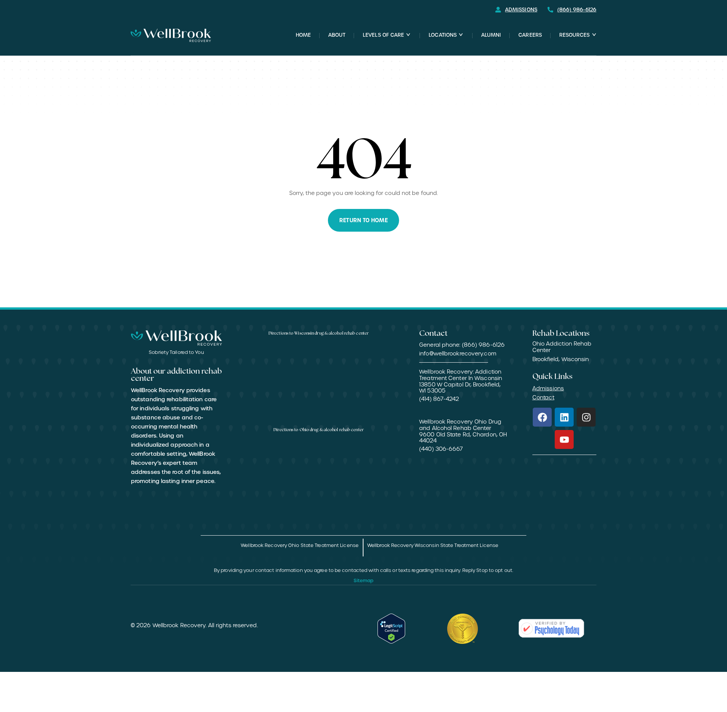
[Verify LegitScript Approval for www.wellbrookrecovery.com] (391, 628)
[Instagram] (586, 417)
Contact (543, 397)
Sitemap (364, 581)
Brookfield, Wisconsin (560, 359)
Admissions (548, 388)
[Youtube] (564, 439)
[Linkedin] (564, 417)
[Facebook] (542, 417)
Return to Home (363, 220)
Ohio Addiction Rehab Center (562, 347)
